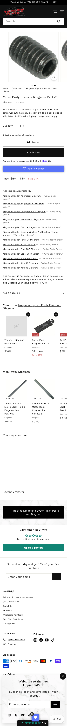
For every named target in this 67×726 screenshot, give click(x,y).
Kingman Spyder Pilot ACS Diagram (21, 249)
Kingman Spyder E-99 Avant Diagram (22, 219)
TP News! (7, 610)
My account (9, 623)
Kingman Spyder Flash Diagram (19, 244)
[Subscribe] (55, 704)
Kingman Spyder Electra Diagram (20, 227)
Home (5, 88)
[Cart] (55, 12)
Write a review (33, 547)
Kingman (7, 102)
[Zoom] (54, 77)
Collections (17, 88)
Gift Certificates (11, 601)
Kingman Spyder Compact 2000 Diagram (24, 211)
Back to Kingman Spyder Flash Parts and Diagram (36, 512)
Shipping (7, 135)
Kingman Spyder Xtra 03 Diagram (20, 263)
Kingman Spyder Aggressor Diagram (22, 196)
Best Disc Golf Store (13, 619)
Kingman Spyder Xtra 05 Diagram (20, 268)
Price (6, 178)
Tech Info (7, 606)
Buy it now (33, 152)
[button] (33, 169)
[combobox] (33, 21)
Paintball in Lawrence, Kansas (18, 597)
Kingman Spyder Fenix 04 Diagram (21, 240)
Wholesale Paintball (13, 615)
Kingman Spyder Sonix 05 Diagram (21, 254)
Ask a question (11, 292)
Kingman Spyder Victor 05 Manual (20, 258)
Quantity (8, 125)
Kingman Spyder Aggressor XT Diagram (23, 203)
